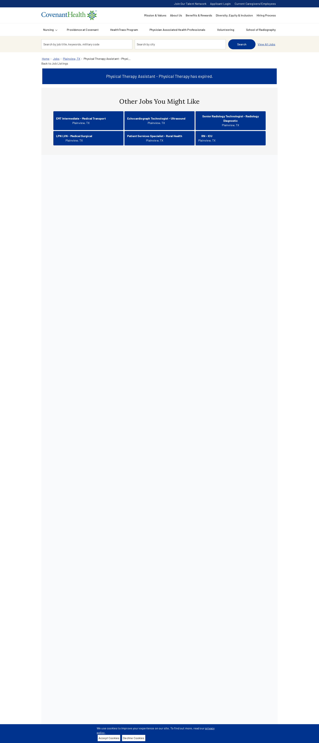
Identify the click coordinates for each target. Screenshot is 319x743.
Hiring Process (266, 15)
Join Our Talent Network (190, 3)
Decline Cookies (133, 738)
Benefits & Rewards (199, 15)
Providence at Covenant (83, 29)
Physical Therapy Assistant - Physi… (107, 58)
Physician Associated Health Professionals (177, 29)
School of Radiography (261, 29)
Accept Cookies (109, 738)
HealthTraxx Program (124, 29)
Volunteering (225, 29)
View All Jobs (266, 44)
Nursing (48, 29)
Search (241, 44)
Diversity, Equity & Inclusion (234, 15)
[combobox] (86, 44)
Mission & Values (155, 15)
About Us (176, 15)
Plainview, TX (71, 58)
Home (46, 58)
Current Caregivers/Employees (255, 3)
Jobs (56, 58)
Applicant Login (220, 3)
